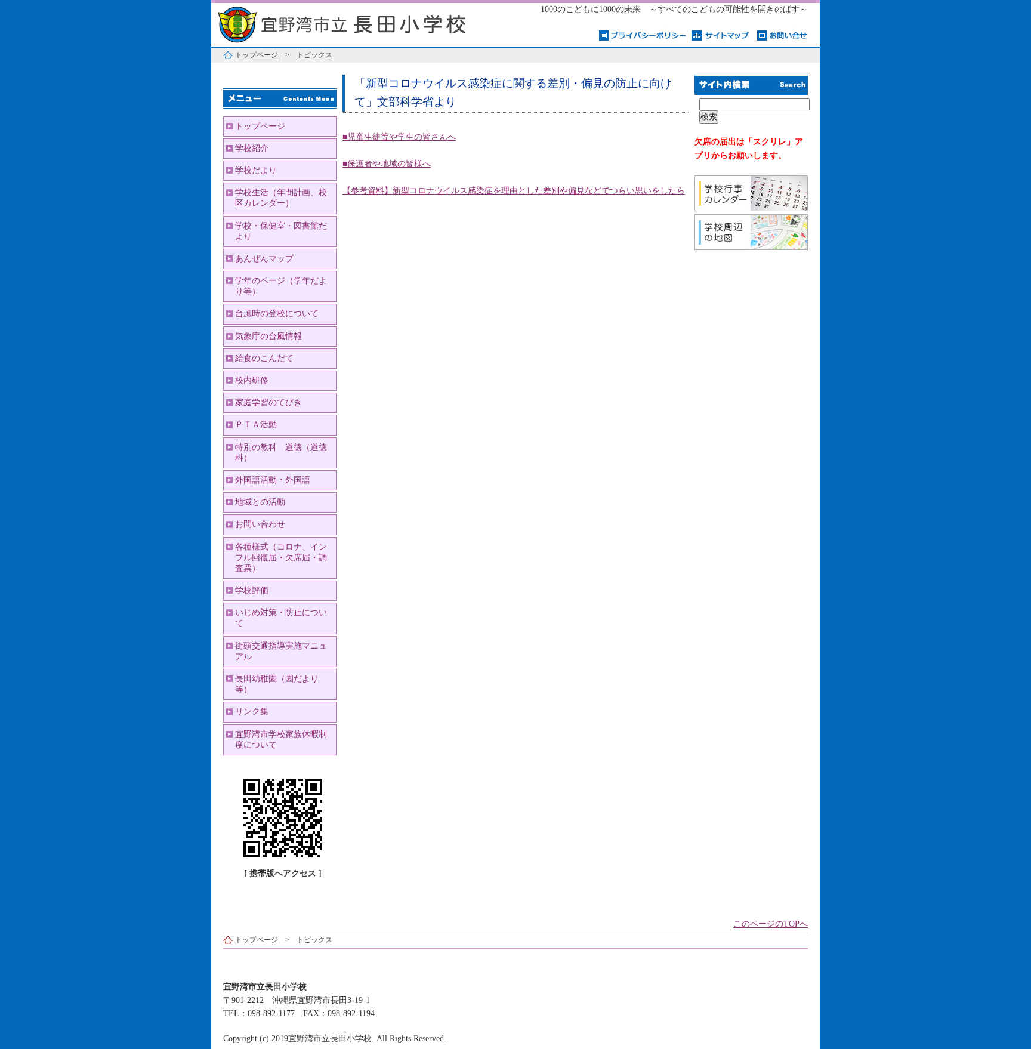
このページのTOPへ (770, 924)
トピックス (314, 55)
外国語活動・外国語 (272, 480)
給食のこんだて (264, 358)
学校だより (256, 170)
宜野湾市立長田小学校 (360, 22)
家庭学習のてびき (268, 402)
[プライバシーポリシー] (642, 34)
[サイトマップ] (721, 34)
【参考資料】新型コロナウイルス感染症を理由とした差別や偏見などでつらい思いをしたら (513, 190)
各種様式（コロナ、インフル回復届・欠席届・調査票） (281, 557)
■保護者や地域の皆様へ (386, 163)
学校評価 (251, 590)
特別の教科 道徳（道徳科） (281, 452)
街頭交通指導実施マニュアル (281, 651)
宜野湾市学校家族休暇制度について (281, 739)
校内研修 (251, 380)
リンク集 (251, 711)
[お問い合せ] (782, 34)
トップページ (256, 55)
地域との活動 (260, 502)
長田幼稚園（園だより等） (277, 684)
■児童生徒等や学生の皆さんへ (399, 136)
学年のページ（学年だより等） (281, 286)
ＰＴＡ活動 (256, 424)
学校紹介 (251, 148)
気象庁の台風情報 (268, 336)
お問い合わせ (260, 524)
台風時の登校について (277, 313)
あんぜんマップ (264, 258)
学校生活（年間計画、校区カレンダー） (281, 198)
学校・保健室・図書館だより (281, 231)
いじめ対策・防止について (281, 618)
